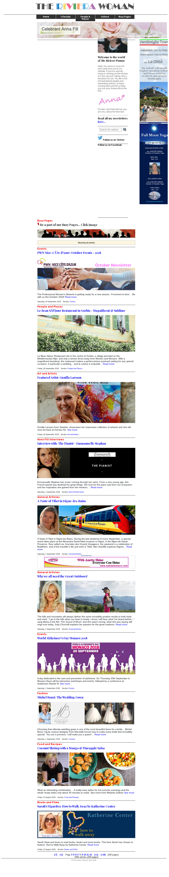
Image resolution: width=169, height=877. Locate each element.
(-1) (61, 855)
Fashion (72, 739)
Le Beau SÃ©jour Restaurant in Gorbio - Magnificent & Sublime (81, 311)
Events (72, 302)
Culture (105, 17)
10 (85, 855)
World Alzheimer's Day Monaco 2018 (62, 638)
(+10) (103, 855)
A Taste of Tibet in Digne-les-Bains (61, 501)
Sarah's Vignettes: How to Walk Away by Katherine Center (76, 806)
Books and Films (71, 849)
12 (90, 855)
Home (46, 17)
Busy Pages (125, 17)
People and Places (75, 368)
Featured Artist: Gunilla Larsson (59, 377)
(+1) (96, 855)
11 (88, 855)
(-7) (55, 855)
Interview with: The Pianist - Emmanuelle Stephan (71, 443)
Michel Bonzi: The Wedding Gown (60, 697)
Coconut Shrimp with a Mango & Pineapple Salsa (71, 748)
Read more (71, 297)
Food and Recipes (71, 797)
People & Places (85, 18)
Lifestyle (66, 17)
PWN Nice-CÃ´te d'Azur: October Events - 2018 (69, 253)
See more (72, 429)
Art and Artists (73, 434)
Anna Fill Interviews (76, 492)
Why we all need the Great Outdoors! (62, 576)
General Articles (75, 554)
